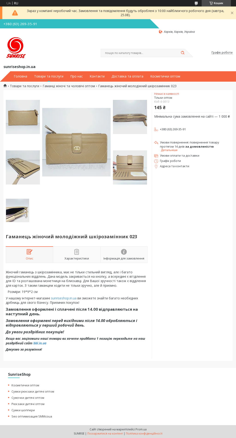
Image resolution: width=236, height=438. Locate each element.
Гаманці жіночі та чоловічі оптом (69, 86)
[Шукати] (182, 53)
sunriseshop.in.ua (64, 298)
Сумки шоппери (23, 410)
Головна (20, 76)
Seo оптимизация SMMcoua (32, 416)
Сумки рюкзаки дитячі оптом (33, 391)
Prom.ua (141, 429)
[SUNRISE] (15, 48)
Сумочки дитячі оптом (28, 398)
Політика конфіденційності (144, 433)
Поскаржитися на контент (105, 433)
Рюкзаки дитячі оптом (28, 404)
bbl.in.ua (39, 343)
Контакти (97, 76)
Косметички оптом (165, 76)
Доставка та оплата (127, 76)
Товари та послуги (48, 76)
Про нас (76, 76)
